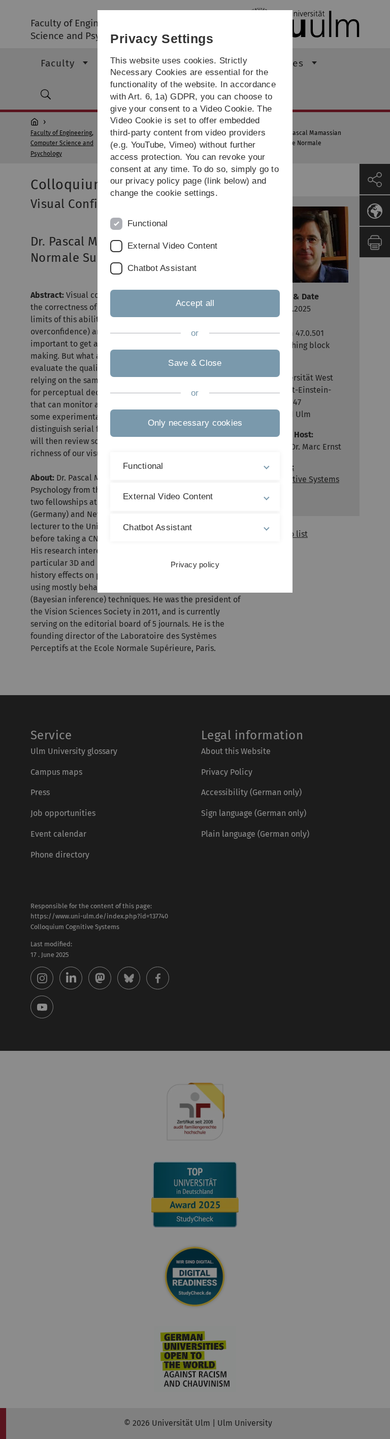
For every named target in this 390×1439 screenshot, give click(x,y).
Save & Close (194, 363)
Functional (147, 223)
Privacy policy (195, 564)
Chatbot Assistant (162, 268)
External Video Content (172, 246)
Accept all (195, 303)
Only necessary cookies (195, 423)
